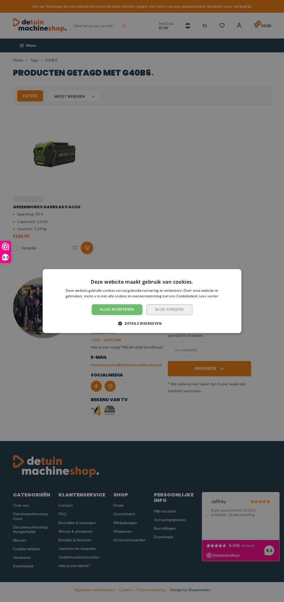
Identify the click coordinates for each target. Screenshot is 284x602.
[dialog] (142, 301)
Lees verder (208, 296)
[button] (142, 323)
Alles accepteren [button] (117, 309)
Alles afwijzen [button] (169, 309)
